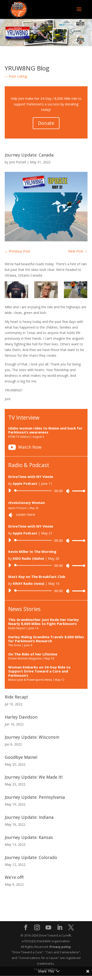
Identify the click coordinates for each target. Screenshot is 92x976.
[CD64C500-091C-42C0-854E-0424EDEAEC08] (46, 289)
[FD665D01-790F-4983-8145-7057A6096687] (76, 289)
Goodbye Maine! (21, 757)
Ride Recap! (16, 697)
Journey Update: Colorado (31, 857)
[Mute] (68, 491)
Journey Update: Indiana (29, 817)
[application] (45, 490)
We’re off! (14, 877)
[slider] (77, 491)
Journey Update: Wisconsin (32, 737)
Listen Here (25, 514)
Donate (46, 123)
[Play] (9, 490)
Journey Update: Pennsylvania (35, 797)
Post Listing (16, 76)
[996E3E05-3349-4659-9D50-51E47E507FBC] (16, 289)
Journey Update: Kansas (29, 837)
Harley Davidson (21, 717)
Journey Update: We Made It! (34, 777)
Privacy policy (60, 947)
